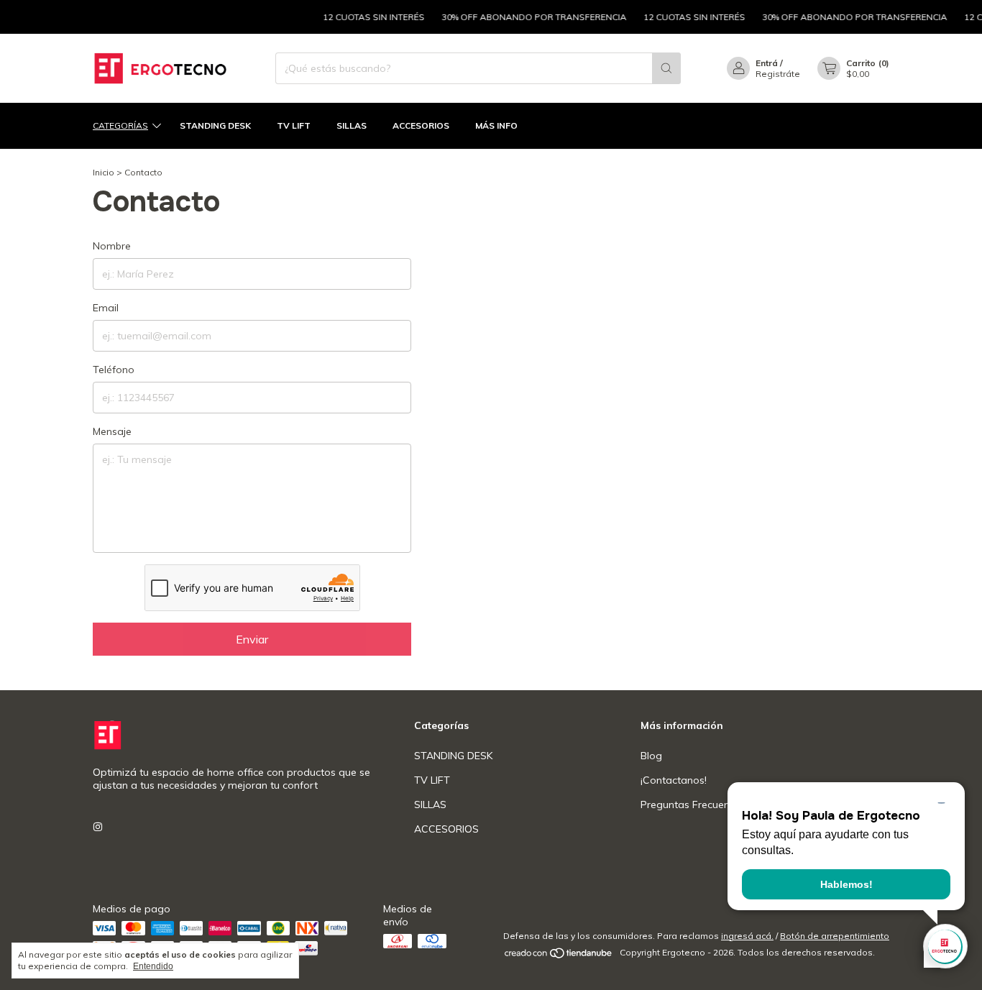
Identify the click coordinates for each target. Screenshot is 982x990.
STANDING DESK (215, 125)
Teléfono (113, 369)
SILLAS (351, 125)
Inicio (103, 172)
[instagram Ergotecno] (98, 826)
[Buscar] (666, 68)
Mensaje (112, 431)
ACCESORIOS (421, 125)
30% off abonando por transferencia (524, 17)
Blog (651, 755)
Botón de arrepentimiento (834, 935)
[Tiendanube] (559, 955)
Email (106, 307)
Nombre (112, 245)
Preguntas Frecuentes (692, 804)
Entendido (153, 966)
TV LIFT (294, 125)
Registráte (778, 73)
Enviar (252, 639)
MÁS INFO (496, 125)
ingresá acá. (747, 935)
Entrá (767, 63)
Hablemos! (846, 884)
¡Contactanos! (674, 780)
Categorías (120, 125)
